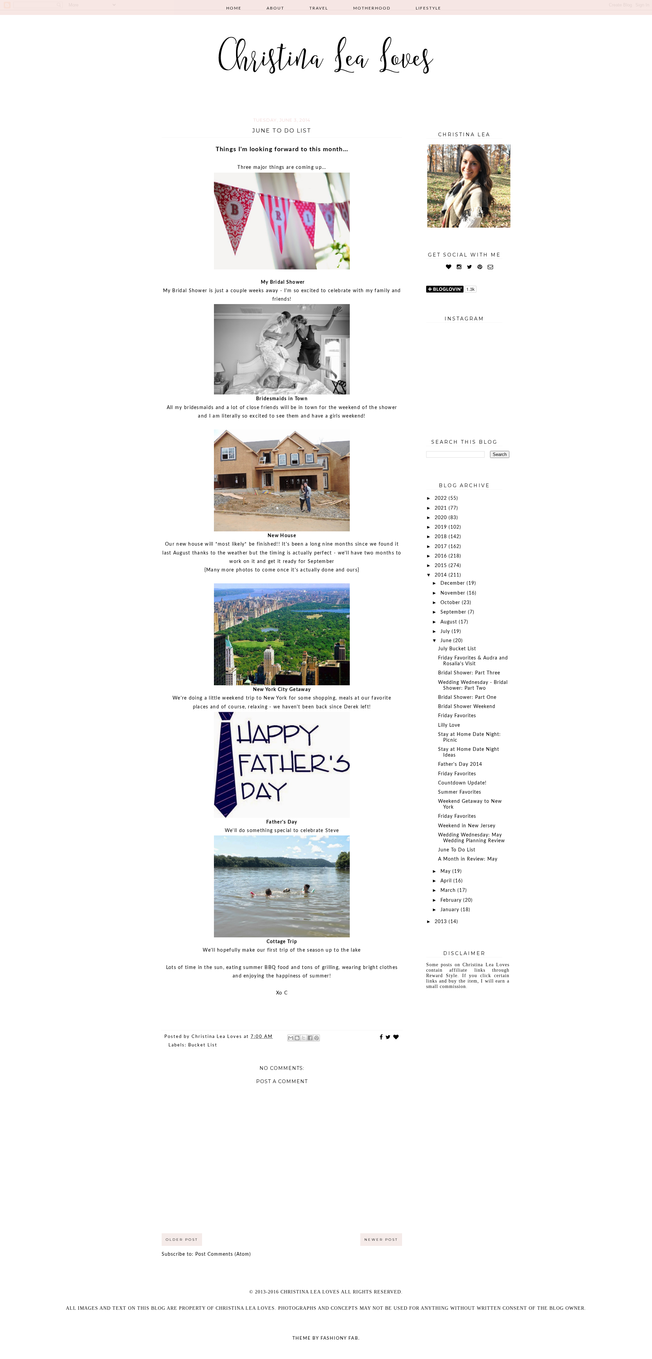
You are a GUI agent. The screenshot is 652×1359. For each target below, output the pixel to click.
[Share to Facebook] (310, 1038)
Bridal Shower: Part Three (469, 673)
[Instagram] (459, 267)
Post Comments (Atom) (223, 1254)
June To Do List (456, 850)
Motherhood (372, 8)
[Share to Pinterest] (316, 1038)
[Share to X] (303, 1038)
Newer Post (381, 1239)
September (454, 612)
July (446, 631)
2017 (442, 546)
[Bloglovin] (449, 267)
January (450, 909)
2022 (442, 498)
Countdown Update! (462, 783)
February (451, 900)
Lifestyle (428, 8)
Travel (318, 8)
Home (233, 8)
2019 (442, 527)
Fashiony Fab (339, 1338)
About (275, 8)
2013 (442, 921)
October (451, 602)
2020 (442, 517)
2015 (442, 565)
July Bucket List (457, 649)
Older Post (182, 1239)
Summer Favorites (459, 792)
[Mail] (490, 267)
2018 (442, 536)
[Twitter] (469, 267)
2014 (442, 575)
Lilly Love (449, 725)
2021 (442, 508)
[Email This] (290, 1038)
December (453, 583)
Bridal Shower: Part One (467, 697)
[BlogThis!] (297, 1038)
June (446, 640)
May (446, 871)
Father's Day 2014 (460, 764)
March (448, 890)
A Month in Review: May (467, 859)
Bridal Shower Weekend (466, 706)
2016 (442, 556)
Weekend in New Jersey (466, 826)
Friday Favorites (457, 715)
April (446, 881)
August (449, 622)
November (453, 593)
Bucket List (202, 1045)
